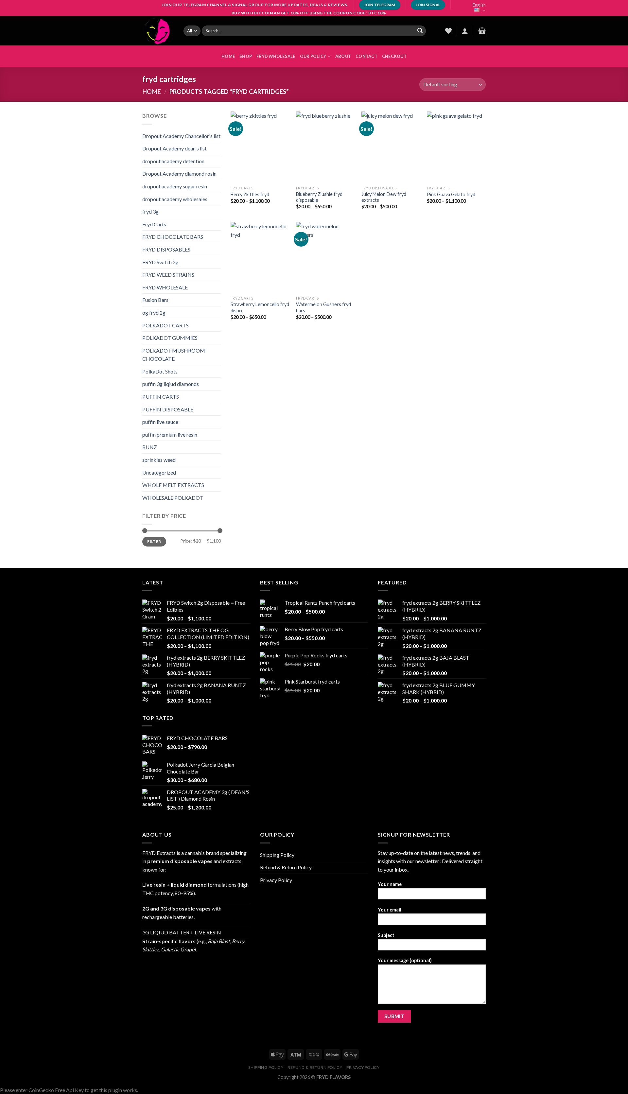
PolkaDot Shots (160, 371)
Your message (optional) (405, 960)
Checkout (394, 56)
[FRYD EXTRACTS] (158, 30)
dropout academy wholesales (174, 199)
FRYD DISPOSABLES (166, 249)
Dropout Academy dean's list (174, 148)
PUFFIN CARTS (160, 396)
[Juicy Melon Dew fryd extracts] (390, 147)
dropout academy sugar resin (174, 186)
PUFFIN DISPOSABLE (167, 409)
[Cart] (482, 31)
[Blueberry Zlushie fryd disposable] (325, 147)
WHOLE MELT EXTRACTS (173, 485)
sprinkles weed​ (159, 460)
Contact (366, 56)
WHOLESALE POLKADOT (172, 498)
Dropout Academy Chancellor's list (181, 136)
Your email (389, 909)
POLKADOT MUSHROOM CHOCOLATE (173, 354)
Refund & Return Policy (286, 867)
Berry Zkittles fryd (250, 194)
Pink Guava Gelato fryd (451, 194)
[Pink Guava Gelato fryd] (456, 147)
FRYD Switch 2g (160, 262)
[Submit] (420, 30)
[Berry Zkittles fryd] (260, 147)
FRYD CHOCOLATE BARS (172, 237)
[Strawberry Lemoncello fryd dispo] (260, 257)
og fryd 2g (154, 312)
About (343, 56)
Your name (390, 884)
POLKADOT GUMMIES (170, 338)
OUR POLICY (313, 56)
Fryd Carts (154, 224)
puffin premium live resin (169, 434)
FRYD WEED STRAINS (168, 274)
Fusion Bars (155, 300)
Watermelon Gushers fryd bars (323, 307)
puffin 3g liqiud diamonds (170, 384)
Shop (245, 56)
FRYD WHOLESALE (275, 56)
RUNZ (149, 447)
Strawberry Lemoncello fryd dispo (260, 307)
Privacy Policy (276, 880)
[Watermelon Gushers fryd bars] (325, 257)
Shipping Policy (277, 855)
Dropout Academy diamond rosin (179, 173)
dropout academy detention (173, 161)
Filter (154, 541)
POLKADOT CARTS (165, 325)
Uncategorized (159, 472)
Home (151, 91)
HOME (228, 56)
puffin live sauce (160, 422)
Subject (386, 935)
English (479, 5)
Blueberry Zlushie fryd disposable (319, 197)
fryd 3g (150, 211)
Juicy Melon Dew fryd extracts (383, 197)
